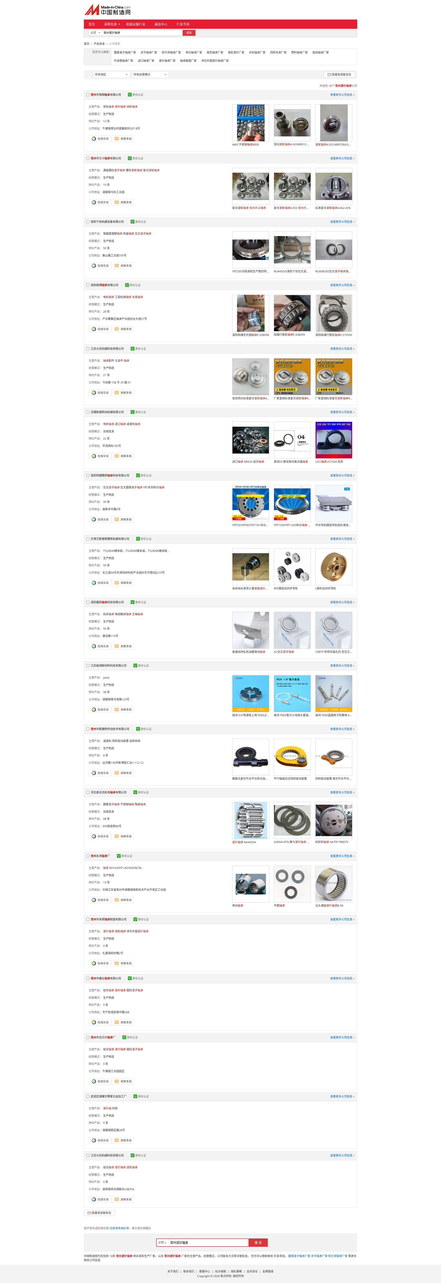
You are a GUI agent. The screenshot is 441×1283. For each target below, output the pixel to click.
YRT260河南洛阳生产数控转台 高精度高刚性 (250, 271)
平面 (279, 906)
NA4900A (244, 842)
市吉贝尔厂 (103, 1037)
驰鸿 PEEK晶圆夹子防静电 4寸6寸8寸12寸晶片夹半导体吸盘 (333, 715)
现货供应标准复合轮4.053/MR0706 (250, 398)
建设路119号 (110, 636)
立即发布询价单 (119, 1228)
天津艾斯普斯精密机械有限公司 (110, 539)
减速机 (133, 424)
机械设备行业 (135, 24)
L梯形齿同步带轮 (325, 588)
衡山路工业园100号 (114, 255)
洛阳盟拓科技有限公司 (107, 602)
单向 (237, 906)
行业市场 (183, 24)
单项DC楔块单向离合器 (291, 462)
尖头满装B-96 (329, 906)
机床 (108, 614)
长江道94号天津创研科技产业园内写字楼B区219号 (133, 573)
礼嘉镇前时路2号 (112, 953)
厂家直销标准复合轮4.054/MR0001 (292, 398)
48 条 (106, 819)
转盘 (128, 234)
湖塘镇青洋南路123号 (115, 699)
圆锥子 (111, 804)
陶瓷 (140, 804)
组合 (108, 990)
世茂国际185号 (111, 446)
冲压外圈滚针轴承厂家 (215, 61)
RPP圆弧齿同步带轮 (286, 588)
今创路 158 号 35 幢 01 (116, 382)
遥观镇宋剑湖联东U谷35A (118, 1189)
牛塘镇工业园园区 (113, 1071)
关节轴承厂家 (149, 52)
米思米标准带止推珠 (250, 588)
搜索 (189, 33)
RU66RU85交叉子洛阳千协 (333, 271)
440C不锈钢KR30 (245, 145)
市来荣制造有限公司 (109, 919)
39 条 (106, 502)
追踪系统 (134, 741)
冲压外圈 (138, 931)
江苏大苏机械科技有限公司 (107, 349)
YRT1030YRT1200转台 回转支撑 (292, 525)
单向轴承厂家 (194, 52)
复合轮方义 (249, 208)
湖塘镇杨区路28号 (113, 1130)
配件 (108, 361)
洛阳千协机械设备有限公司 (107, 222)
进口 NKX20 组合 (248, 462)
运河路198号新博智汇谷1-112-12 (123, 763)
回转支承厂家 (278, 52)
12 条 (106, 121)
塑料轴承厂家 (299, 52)
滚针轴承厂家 (167, 61)
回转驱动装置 (120, 741)
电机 (108, 297)
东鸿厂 (100, 856)
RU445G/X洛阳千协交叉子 (292, 271)
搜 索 (258, 1242)
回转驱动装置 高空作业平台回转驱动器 (333, 779)
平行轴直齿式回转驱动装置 (290, 779)
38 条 (106, 692)
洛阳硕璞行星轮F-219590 (333, 335)
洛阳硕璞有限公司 (104, 285)
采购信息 (110, 24)
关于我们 (172, 1271)
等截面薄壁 (112, 234)
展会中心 (161, 24)
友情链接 (268, 1271)
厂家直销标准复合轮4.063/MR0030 (333, 398)
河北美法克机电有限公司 (109, 792)
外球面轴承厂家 (123, 61)
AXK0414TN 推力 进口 (292, 842)
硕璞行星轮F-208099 (289, 335)
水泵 (137, 297)
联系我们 (188, 1271)
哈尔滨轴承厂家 (171, 52)
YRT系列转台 (153, 487)
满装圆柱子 (114, 170)
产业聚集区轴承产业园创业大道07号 (124, 319)
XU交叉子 (284, 652)
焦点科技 (226, 1276)
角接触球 (123, 614)
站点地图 (220, 1271)
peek (106, 678)
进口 (120, 424)
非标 (108, 107)
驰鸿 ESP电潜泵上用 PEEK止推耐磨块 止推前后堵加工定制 (250, 715)
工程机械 (123, 297)
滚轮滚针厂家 (236, 52)
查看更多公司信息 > (342, 95)
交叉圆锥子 (131, 487)
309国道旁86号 (112, 826)
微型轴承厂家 (215, 52)
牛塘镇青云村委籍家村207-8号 (121, 128)
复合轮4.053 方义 (292, 208)
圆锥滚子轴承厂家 (125, 52)
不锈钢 (127, 804)
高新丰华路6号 (111, 509)
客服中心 (204, 1271)
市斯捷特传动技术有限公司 (110, 729)
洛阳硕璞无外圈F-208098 (250, 335)
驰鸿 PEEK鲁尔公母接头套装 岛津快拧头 (292, 715)
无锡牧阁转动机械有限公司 (107, 412)
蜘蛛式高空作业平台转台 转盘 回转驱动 (250, 779)
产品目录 (99, 44)
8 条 (105, 755)
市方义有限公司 (106, 158)
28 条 (106, 311)
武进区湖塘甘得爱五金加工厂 (109, 1096)
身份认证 (137, 95)
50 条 (106, 248)
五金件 (119, 361)
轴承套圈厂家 (188, 61)
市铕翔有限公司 (106, 95)
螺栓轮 (134, 170)
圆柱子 (135, 990)
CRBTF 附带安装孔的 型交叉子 (333, 652)
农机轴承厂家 (257, 52)
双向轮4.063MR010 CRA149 (292, 144)
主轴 (137, 614)
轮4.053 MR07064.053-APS (333, 145)
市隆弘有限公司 (106, 978)
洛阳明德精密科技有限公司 (110, 475)
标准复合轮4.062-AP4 (333, 208)
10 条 (106, 185)
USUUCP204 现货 (329, 462)
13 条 (106, 882)
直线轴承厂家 (320, 52)
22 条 (106, 438)
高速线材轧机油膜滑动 (248, 652)
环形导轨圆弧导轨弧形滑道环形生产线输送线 (333, 525)
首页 (91, 24)
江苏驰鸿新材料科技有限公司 (109, 666)
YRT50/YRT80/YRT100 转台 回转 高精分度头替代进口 (250, 525)
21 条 (106, 375)
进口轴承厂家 (146, 61)
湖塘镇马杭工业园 (113, 192)
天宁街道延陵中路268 (115, 1012)
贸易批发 (108, 431)
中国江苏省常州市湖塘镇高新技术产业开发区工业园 (134, 890)
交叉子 (143, 234)
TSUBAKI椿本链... (114, 551)
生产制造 (108, 114)
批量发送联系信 (341, 74)
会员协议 (252, 1271)
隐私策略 (236, 1271)
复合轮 (151, 170)
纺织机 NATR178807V (331, 842)
